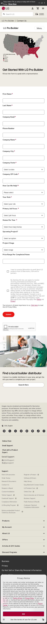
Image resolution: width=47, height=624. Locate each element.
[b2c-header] (32, 8)
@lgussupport (8, 463)
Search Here (23, 385)
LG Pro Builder (8, 21)
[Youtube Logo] (26, 431)
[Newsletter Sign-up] (44, 431)
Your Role (7, 197)
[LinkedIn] (32, 431)
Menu (39, 28)
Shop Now (12, 4)
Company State (9, 163)
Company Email (9, 117)
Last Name (7, 105)
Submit (8, 314)
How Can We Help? (11, 186)
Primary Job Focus (11, 209)
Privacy (13, 301)
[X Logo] (9, 431)
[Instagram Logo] (15, 431)
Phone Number (8, 128)
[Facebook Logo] (4, 431)
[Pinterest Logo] (21, 431)
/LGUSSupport (8, 460)
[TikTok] (38, 431)
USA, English (8, 426)
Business (5, 561)
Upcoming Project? (10, 232)
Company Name (9, 140)
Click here (34, 305)
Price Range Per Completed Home (16, 254)
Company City (9, 151)
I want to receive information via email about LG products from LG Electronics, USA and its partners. (27, 271)
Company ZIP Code (11, 174)
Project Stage (8, 243)
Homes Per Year (10, 220)
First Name (8, 94)
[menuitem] (12, 446)
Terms (39, 299)
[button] (23, 521)
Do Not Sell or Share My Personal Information (22, 570)
